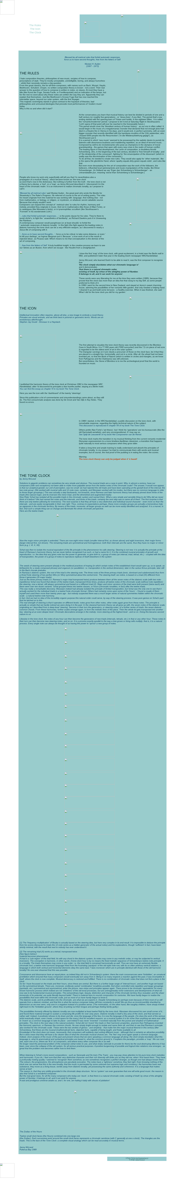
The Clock (35, 32)
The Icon (35, 28)
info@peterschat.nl (142, 1158)
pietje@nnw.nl (140, 1159)
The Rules (35, 25)
